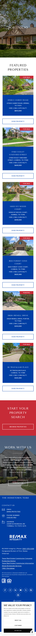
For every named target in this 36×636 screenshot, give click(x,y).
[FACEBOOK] (5, 590)
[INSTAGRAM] (10, 590)
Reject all (18, 620)
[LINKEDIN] (15, 590)
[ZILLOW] (18, 595)
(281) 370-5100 (28, 548)
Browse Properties (18, 427)
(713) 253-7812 (11, 517)
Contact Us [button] (18, 483)
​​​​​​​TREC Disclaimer (8, 568)
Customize (18, 625)
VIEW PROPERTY (18, 121)
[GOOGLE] (31, 590)
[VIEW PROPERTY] (18, 119)
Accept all (18, 630)
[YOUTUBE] (21, 590)
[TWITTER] (26, 590)
